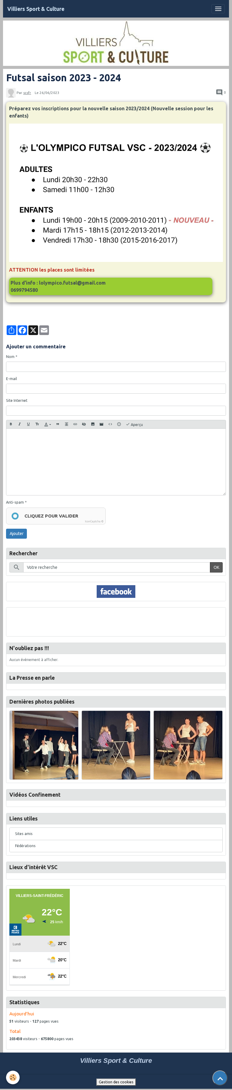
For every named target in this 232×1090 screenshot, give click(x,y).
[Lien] (75, 424)
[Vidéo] (101, 424)
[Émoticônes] (119, 424)
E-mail (11, 379)
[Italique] (19, 424)
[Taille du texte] (37, 424)
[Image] (92, 424)
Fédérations (25, 846)
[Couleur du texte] (47, 424)
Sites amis (24, 834)
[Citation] (57, 424)
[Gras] (10, 424)
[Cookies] (13, 1077)
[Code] (110, 424)
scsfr (27, 93)
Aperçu (136, 425)
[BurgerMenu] (218, 8)
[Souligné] (28, 424)
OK (216, 567)
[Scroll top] (219, 1077)
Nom (10, 357)
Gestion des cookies (116, 1082)
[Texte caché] (84, 424)
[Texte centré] (66, 424)
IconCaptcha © (94, 521)
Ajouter (17, 533)
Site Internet (16, 400)
